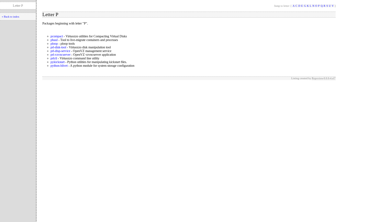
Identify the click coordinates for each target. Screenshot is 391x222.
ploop (54, 43)
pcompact (57, 36)
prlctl (54, 58)
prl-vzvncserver (60, 54)
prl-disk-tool (58, 47)
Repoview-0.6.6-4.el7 (324, 78)
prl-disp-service (60, 51)
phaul (54, 40)
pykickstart (58, 62)
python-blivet (59, 65)
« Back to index (10, 16)
